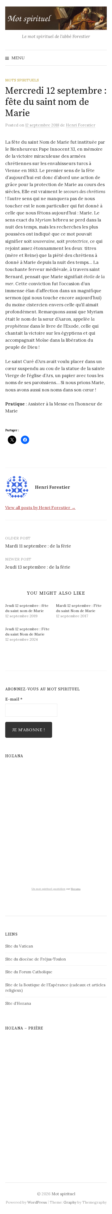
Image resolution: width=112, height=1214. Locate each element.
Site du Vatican (19, 946)
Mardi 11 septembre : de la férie (38, 546)
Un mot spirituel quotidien (48, 889)
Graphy (70, 1202)
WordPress (37, 1202)
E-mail (13, 699)
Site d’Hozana (18, 1003)
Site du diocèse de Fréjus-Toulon (35, 959)
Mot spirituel (63, 1193)
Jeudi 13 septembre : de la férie (37, 567)
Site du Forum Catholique (28, 971)
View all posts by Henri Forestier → (40, 507)
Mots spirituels (22, 80)
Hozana (75, 889)
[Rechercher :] (102, 57)
